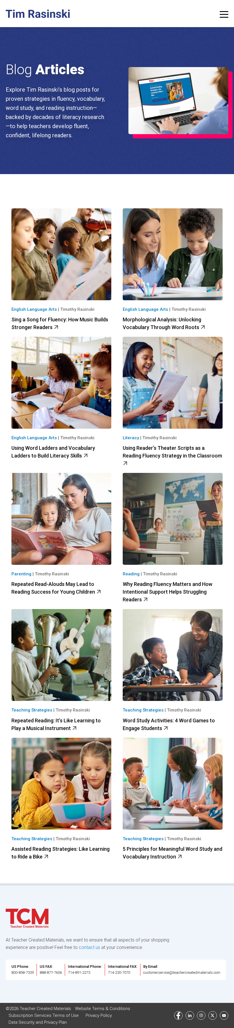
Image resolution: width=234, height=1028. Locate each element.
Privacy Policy (99, 1015)
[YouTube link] (224, 1015)
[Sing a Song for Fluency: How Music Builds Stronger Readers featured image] (61, 254)
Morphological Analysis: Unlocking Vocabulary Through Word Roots (162, 323)
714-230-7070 (119, 972)
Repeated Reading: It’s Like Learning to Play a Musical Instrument (56, 724)
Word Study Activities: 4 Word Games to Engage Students (169, 724)
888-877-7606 (51, 972)
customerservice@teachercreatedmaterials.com (181, 972)
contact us (89, 947)
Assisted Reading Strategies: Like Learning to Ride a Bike (60, 853)
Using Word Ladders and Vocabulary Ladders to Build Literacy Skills (53, 452)
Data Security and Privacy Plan (38, 1022)
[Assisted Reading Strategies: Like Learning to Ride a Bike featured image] (61, 784)
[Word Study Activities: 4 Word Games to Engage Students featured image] (173, 655)
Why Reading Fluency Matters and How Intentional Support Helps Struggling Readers (167, 591)
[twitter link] (212, 1015)
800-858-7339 (22, 972)
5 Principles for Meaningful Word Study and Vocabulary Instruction (172, 853)
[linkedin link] (189, 1015)
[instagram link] (201, 1015)
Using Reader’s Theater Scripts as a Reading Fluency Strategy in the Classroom (172, 452)
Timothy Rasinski (77, 309)
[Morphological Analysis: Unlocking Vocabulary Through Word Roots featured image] (173, 254)
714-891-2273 (79, 972)
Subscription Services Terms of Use (44, 1015)
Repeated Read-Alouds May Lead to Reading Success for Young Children (53, 588)
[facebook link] (178, 1015)
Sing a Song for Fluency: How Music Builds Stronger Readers (59, 323)
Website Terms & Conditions (102, 1008)
